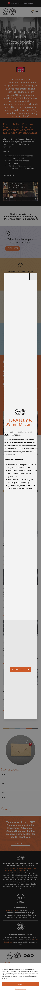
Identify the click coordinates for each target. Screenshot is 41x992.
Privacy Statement (20, 989)
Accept (21, 984)
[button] (38, 966)
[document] (20, 496)
